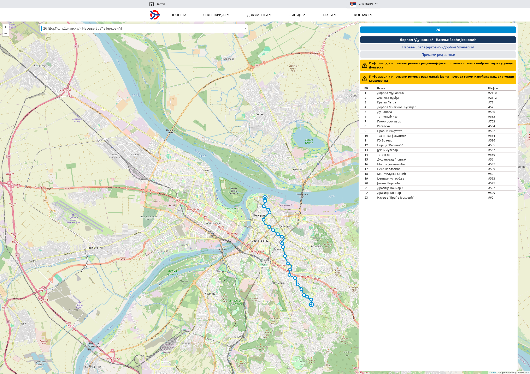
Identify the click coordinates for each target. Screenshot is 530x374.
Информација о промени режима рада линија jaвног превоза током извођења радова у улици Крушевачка (441, 78)
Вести (157, 4)
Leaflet (492, 372)
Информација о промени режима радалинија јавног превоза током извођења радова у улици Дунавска (441, 65)
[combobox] (143, 28)
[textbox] (144, 28)
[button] (265, 197)
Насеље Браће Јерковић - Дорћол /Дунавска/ (438, 47)
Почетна (178, 15)
